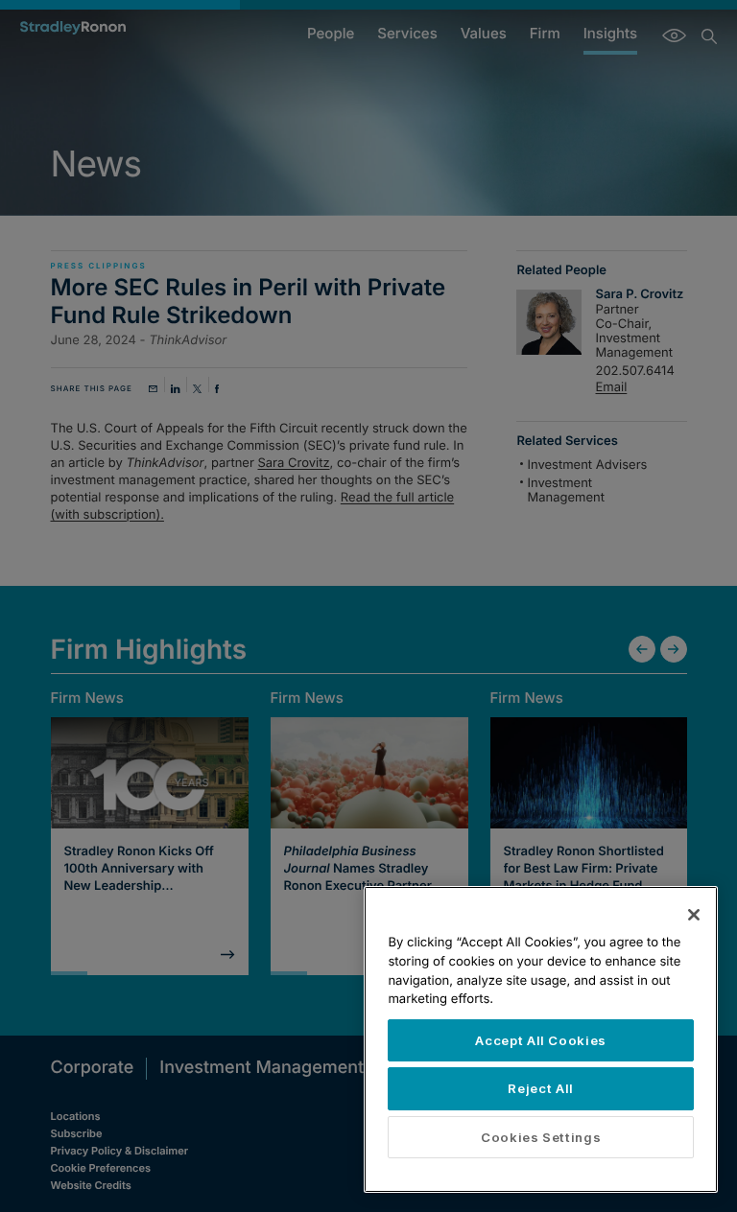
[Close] (694, 915)
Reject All (541, 1088)
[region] (541, 1039)
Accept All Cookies (540, 1040)
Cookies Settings (541, 1137)
